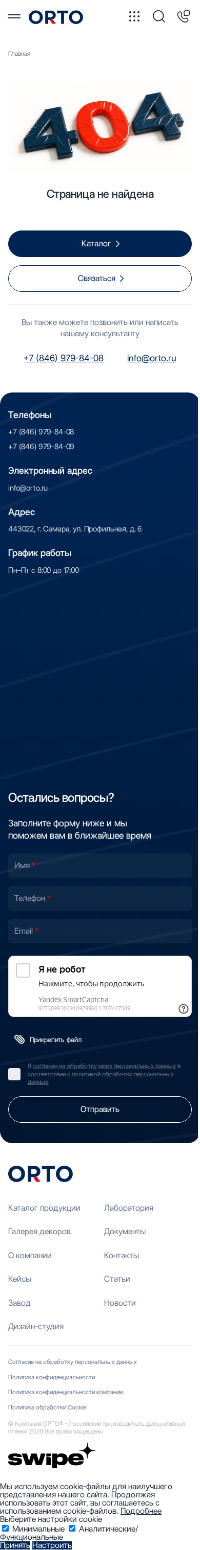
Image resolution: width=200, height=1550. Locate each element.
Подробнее (141, 1511)
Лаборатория (128, 1208)
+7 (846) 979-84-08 (64, 358)
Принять (15, 1545)
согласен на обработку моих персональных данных (104, 1066)
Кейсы (19, 1279)
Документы (125, 1231)
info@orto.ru (151, 358)
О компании (30, 1255)
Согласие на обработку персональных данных (72, 1362)
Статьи (117, 1279)
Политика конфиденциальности (51, 1377)
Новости (120, 1303)
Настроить (52, 1545)
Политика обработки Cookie (47, 1407)
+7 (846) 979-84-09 (41, 446)
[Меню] (14, 16)
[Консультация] (183, 16)
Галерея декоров (39, 1231)
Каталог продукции (44, 1208)
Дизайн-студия (36, 1326)
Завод (19, 1303)
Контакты (121, 1255)
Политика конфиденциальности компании (65, 1392)
